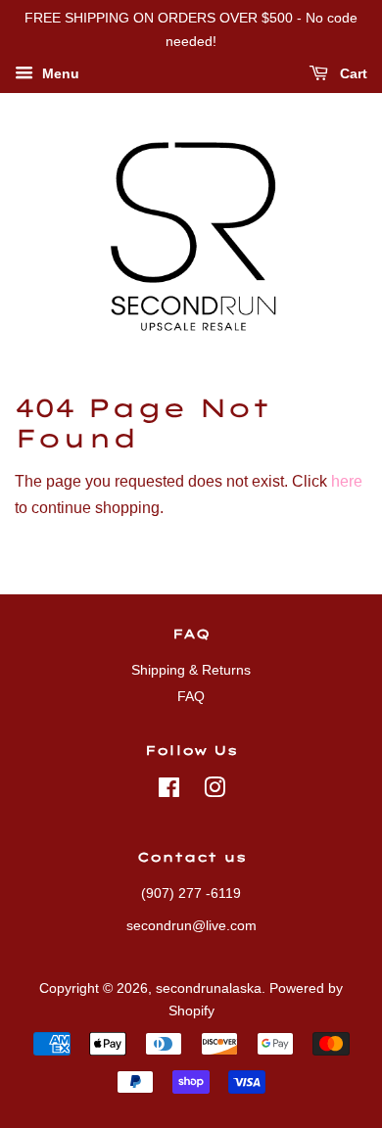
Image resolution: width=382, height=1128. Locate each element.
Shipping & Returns (191, 670)
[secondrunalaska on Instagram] (214, 791)
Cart (351, 73)
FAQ (191, 696)
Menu (58, 73)
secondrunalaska (209, 988)
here (346, 481)
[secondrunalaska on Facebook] (169, 791)
